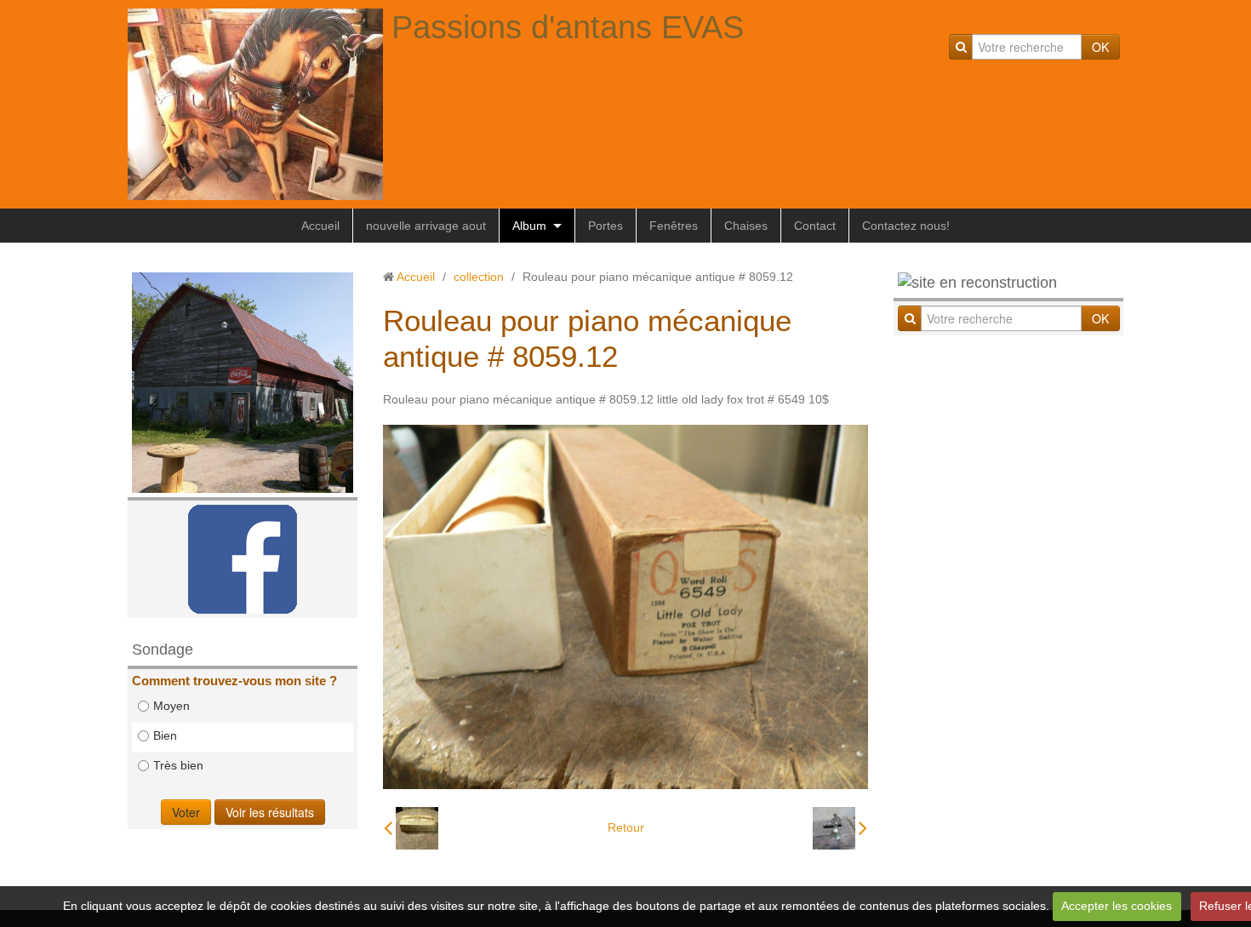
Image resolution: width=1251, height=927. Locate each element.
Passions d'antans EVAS (567, 27)
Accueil (320, 225)
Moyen (171, 705)
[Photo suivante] (840, 828)
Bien (165, 735)
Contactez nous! (906, 225)
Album (529, 225)
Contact (815, 225)
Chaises (746, 225)
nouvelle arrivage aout (426, 225)
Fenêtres (673, 225)
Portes (605, 225)
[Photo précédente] (411, 828)
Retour (626, 827)
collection (479, 276)
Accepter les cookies (1116, 906)
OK (1100, 46)
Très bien (178, 765)
